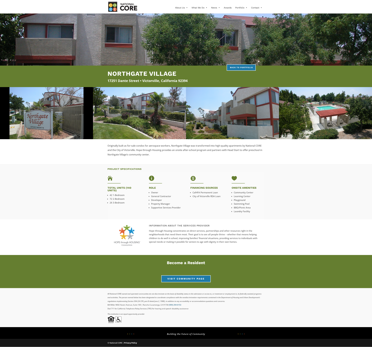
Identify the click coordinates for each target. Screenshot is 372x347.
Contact (255, 7)
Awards (228, 7)
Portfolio (239, 7)
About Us (180, 7)
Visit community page (186, 278)
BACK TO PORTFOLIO (241, 67)
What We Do (198, 7)
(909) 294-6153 (175, 305)
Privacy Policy (130, 342)
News (214, 7)
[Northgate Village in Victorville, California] (46, 138)
